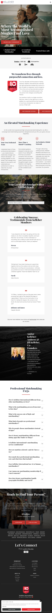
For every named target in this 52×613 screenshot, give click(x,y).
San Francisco (20, 532)
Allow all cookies (31, 609)
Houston (37, 535)
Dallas (43, 535)
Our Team (17, 575)
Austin (14, 537)
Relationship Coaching (17, 564)
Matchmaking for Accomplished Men (17, 566)
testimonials (33, 319)
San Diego (18, 533)
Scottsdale (31, 537)
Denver (42, 532)
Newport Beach (22, 537)
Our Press (17, 579)
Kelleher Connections (34, 575)
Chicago (42, 533)
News (34, 573)
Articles (17, 580)
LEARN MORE (18, 522)
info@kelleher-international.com (25, 599)
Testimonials (17, 577)
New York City (30, 532)
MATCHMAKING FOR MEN (29, 111)
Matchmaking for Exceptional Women (17, 568)
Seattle (16, 535)
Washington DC (27, 533)
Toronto (36, 533)
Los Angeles (11, 532)
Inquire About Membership (11, 42)
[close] (40, 601)
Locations (35, 561)
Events (34, 577)
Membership (17, 561)
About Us (17, 573)
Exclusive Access (17, 563)
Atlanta (30, 535)
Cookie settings (11, 609)
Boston (10, 535)
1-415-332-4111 (28, 549)
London (38, 537)
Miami (37, 532)
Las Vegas (11, 533)
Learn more (4, 606)
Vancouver (23, 535)
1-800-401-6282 (33, 522)
